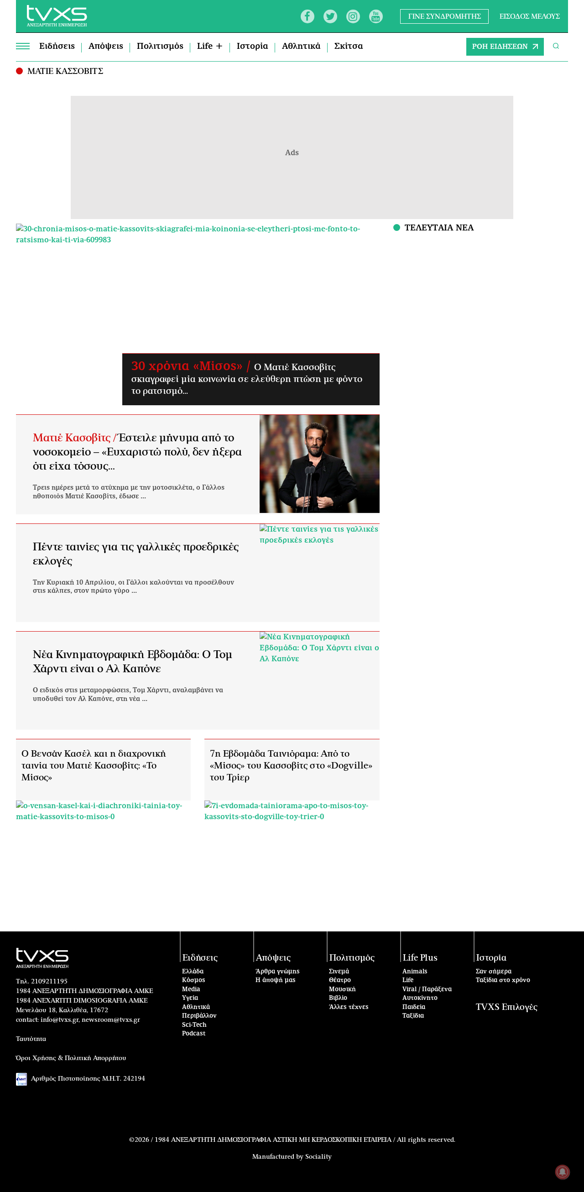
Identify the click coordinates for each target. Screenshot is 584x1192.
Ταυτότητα (31, 1039)
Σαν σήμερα (493, 972)
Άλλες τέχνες (349, 1007)
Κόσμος (193, 980)
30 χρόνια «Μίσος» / (192, 366)
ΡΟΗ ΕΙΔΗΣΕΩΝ (500, 46)
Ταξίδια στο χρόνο (503, 980)
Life (407, 980)
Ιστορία (252, 46)
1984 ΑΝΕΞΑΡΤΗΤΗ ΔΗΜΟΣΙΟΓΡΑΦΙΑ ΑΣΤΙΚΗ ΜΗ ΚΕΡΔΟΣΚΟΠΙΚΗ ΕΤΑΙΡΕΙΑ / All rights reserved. (305, 1140)
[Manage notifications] (562, 1172)
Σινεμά (339, 972)
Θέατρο (340, 980)
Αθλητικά (301, 46)
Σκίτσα (348, 46)
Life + (210, 46)
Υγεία (190, 998)
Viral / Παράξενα (427, 990)
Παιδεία (413, 1007)
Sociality (318, 1157)
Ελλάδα (192, 972)
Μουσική (342, 990)
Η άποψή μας (276, 980)
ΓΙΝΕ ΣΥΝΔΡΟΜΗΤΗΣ (444, 16)
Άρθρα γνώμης (278, 972)
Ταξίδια (413, 1016)
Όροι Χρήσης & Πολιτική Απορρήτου (71, 1058)
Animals (415, 972)
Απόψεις (106, 46)
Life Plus (420, 958)
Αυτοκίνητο (420, 998)
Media (191, 990)
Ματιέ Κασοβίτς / (76, 438)
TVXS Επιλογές (506, 1007)
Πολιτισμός (160, 46)
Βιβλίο (338, 998)
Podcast (194, 1034)
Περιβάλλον (199, 1016)
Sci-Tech (194, 1025)
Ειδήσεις (57, 46)
